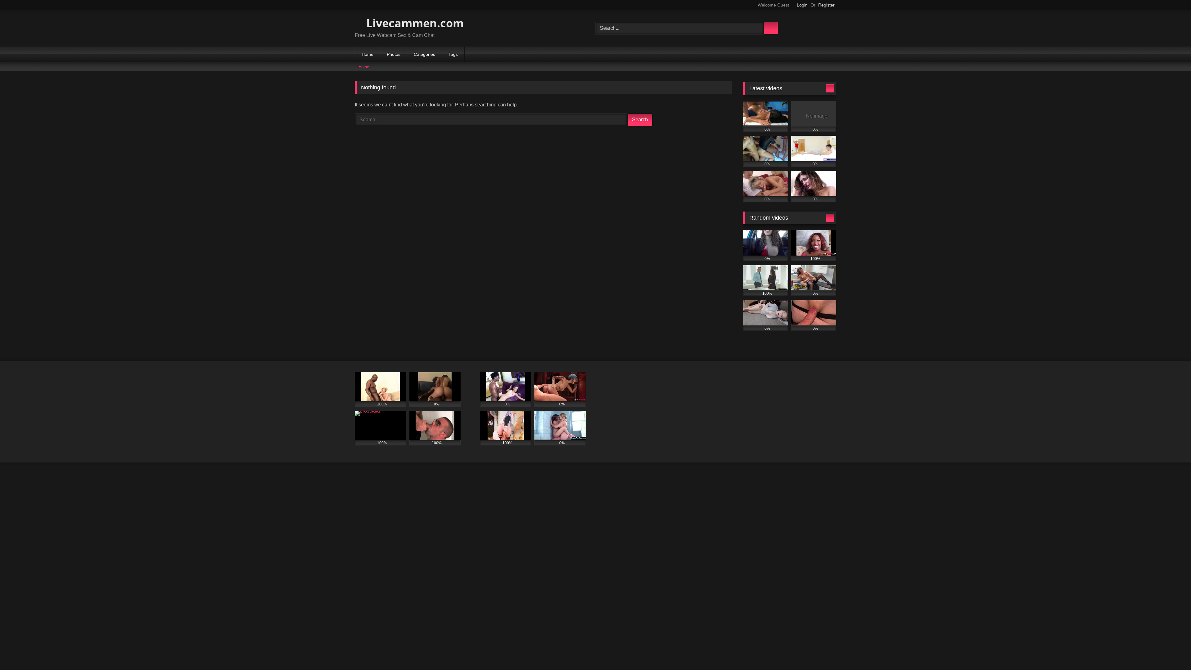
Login (802, 4)
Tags (453, 54)
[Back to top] (1172, 651)
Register (826, 4)
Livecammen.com (414, 23)
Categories (424, 54)
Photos (393, 54)
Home (367, 54)
